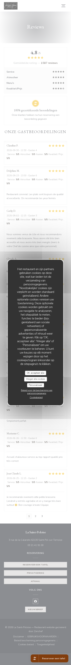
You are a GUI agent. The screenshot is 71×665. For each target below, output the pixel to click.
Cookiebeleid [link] (36, 397)
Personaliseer (35, 385)
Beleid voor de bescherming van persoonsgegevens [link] (36, 392)
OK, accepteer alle (35, 372)
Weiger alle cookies (35, 379)
